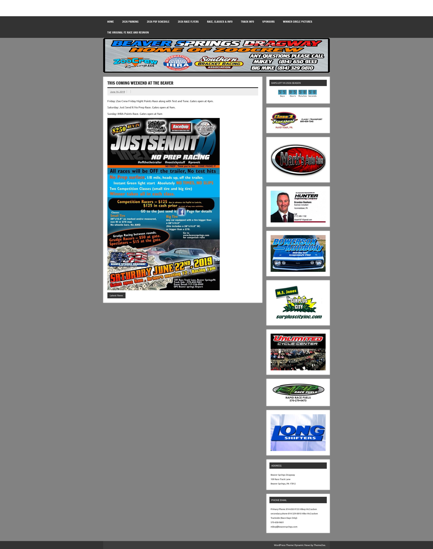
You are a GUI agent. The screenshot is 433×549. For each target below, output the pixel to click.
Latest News (116, 295)
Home (110, 21)
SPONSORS (268, 21)
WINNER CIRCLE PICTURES (297, 21)
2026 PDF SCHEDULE (158, 21)
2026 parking (130, 21)
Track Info (247, 21)
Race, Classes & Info (220, 21)
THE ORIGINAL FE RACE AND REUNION (128, 32)
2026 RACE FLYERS (188, 21)
